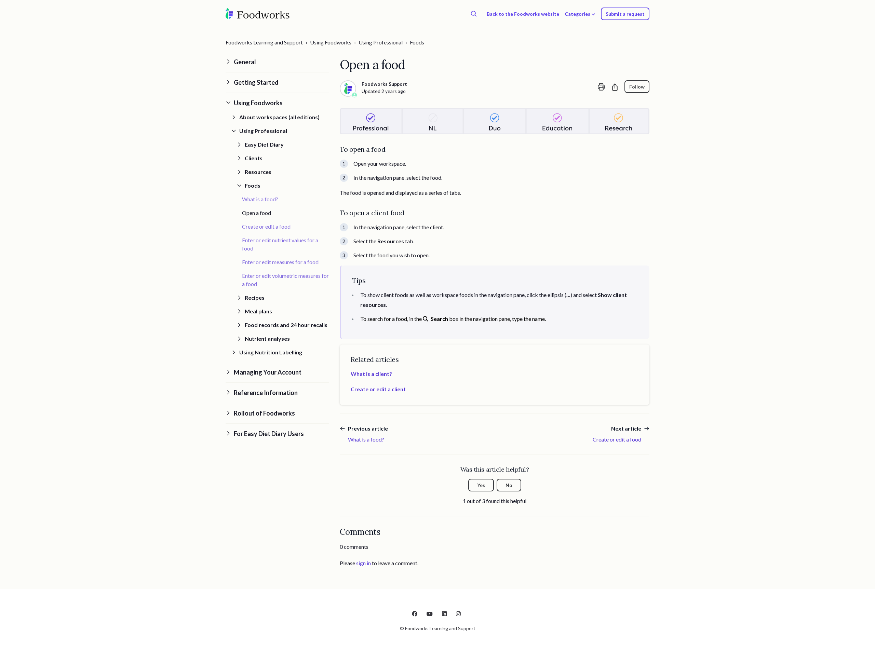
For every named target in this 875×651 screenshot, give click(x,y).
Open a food (256, 212)
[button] (277, 62)
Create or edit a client (378, 389)
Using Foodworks (330, 42)
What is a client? (371, 373)
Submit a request (625, 14)
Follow (637, 87)
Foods (417, 42)
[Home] (258, 13)
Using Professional (381, 42)
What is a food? (260, 199)
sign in (363, 563)
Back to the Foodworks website (523, 14)
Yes (481, 485)
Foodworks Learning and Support (264, 42)
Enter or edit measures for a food (280, 262)
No (509, 485)
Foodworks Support (384, 84)
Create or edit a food (266, 226)
